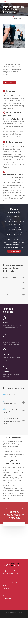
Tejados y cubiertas (9, 277)
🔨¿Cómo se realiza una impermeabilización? (11, 402)
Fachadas (6, 294)
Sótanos (5, 289)
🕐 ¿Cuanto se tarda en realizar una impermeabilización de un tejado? (11, 421)
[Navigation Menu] (24, 1)
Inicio (4, 16)
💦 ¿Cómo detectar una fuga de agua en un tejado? (10, 410)
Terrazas (6, 283)
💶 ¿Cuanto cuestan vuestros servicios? (9, 395)
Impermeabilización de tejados (16, 16)
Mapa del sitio (7, 603)
